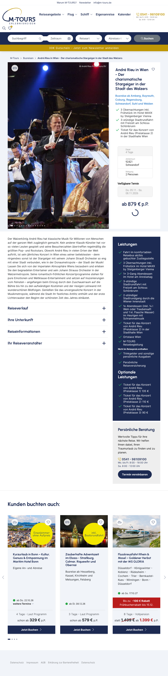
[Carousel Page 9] (30, 225)
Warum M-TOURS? (67, 2)
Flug (71, 14)
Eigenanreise (105, 14)
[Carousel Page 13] (40, 225)
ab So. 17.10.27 (129, 593)
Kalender (124, 14)
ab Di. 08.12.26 (76, 603)
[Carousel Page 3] (17, 225)
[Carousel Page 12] (37, 225)
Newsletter (85, 2)
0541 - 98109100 (152, 14)
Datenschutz (17, 662)
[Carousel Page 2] (14, 225)
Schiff (85, 14)
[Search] (4, 28)
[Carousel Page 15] (44, 225)
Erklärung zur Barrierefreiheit (63, 662)
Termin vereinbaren (135, 474)
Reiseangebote (50, 14)
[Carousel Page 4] (19, 225)
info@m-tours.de (102, 2)
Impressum (32, 662)
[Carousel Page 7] (26, 225)
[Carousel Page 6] (23, 225)
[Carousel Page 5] (21, 225)
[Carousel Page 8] (28, 225)
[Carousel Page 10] (33, 225)
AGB (43, 662)
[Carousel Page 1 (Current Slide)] (11, 225)
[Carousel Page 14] (42, 225)
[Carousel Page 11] (35, 225)
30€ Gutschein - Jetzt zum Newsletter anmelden (84, 48)
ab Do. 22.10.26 (23, 602)
